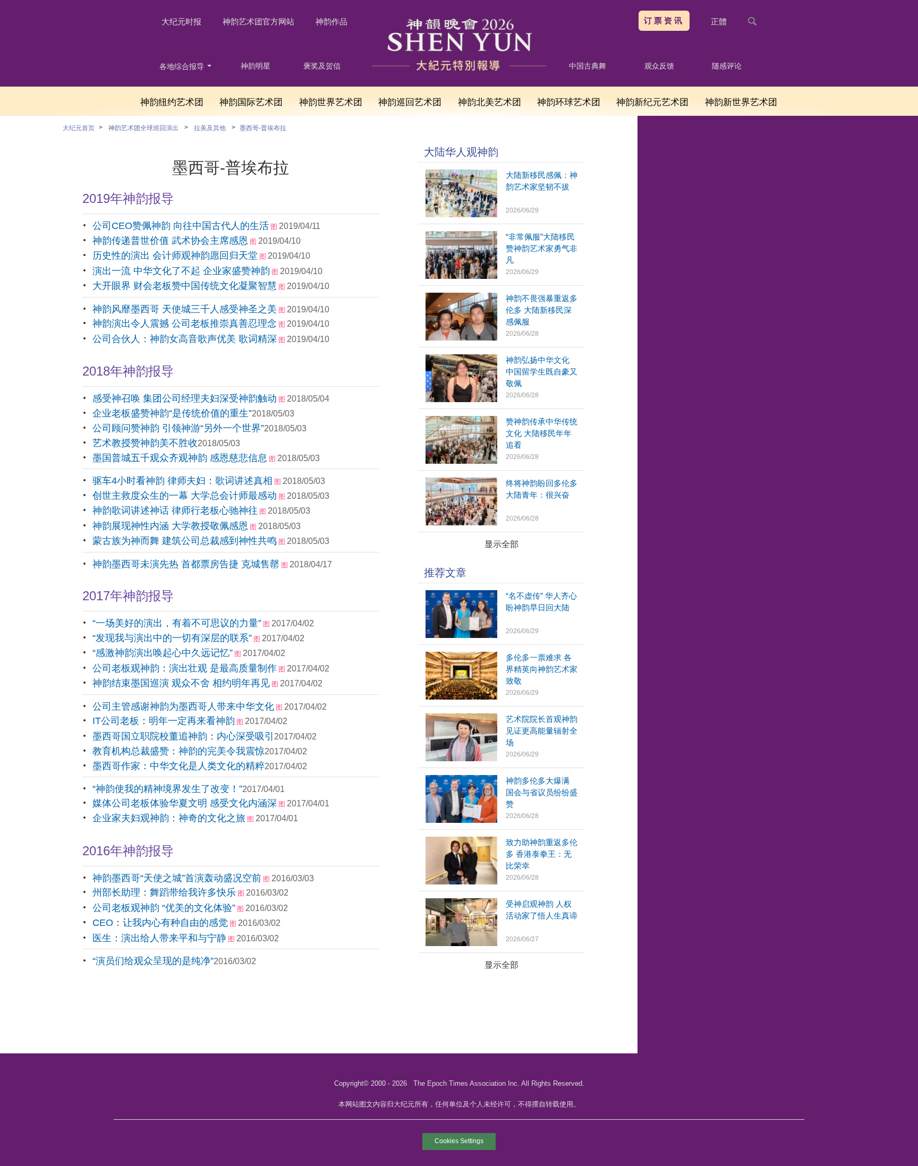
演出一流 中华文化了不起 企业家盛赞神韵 (181, 271)
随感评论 (727, 66)
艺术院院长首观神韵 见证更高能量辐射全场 (541, 730)
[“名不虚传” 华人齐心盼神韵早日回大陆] (461, 635)
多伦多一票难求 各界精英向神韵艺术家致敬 (541, 669)
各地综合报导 (182, 66)
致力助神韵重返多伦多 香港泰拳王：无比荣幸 (541, 854)
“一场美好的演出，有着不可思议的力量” (176, 623)
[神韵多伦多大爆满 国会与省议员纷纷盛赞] (461, 819)
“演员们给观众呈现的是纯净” (153, 961)
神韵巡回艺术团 (409, 102)
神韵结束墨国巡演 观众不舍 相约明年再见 (181, 683)
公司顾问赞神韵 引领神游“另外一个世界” (178, 428)
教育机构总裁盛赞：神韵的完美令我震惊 (178, 751)
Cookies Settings (459, 1141)
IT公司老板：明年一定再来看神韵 (163, 721)
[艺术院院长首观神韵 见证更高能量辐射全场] (461, 758)
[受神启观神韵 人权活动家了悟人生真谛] (461, 943)
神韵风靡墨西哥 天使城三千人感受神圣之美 (184, 309)
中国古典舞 (587, 66)
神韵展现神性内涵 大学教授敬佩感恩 (170, 526)
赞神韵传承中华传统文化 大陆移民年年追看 (541, 433)
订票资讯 (664, 20)
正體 (719, 21)
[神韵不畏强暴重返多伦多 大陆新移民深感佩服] (461, 337)
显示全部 (501, 544)
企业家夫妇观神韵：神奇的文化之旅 (168, 818)
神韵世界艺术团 (330, 102)
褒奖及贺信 (322, 66)
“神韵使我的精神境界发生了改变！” (167, 789)
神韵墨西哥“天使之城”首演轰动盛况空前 (176, 878)
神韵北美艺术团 (489, 102)
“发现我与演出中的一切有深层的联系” (172, 638)
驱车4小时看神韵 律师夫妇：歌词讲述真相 (182, 480)
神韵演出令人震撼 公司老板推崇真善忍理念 (184, 323)
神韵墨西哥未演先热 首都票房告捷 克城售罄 (185, 564)
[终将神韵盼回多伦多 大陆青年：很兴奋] (461, 522)
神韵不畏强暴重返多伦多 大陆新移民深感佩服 (541, 310)
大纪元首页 (79, 128)
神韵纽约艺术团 (171, 102)
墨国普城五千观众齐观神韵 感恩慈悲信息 (179, 458)
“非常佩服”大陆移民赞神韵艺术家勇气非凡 (541, 248)
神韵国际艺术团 (251, 102)
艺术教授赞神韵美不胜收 (145, 443)
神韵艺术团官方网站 (258, 21)
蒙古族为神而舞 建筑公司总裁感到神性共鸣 (184, 540)
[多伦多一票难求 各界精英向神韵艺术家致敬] (461, 696)
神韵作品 (331, 21)
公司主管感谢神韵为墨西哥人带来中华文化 (183, 706)
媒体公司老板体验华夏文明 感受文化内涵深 (184, 803)
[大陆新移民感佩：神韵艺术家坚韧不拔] (461, 214)
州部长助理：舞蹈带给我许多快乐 (164, 892)
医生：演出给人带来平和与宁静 (159, 938)
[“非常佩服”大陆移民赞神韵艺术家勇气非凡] (461, 275)
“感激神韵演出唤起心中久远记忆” (162, 653)
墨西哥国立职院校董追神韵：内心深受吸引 (183, 736)
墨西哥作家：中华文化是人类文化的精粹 (178, 766)
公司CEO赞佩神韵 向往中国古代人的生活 (180, 225)
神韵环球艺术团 (568, 102)
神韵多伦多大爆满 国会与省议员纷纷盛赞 (541, 792)
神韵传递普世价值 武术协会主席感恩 (170, 240)
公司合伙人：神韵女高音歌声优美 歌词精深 (184, 339)
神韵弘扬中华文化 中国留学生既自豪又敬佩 (541, 371)
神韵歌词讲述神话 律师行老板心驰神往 (175, 510)
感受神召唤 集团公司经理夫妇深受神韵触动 (184, 398)
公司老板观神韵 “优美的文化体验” (163, 908)
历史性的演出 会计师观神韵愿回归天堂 (175, 255)
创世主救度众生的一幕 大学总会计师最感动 (184, 495)
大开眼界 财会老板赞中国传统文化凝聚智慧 (184, 285)
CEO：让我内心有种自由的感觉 (160, 922)
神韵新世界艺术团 (741, 102)
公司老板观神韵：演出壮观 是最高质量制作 (184, 668)
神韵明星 (255, 66)
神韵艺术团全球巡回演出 (143, 128)
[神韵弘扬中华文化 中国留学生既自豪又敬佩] (461, 399)
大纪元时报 (181, 21)
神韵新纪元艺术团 (652, 102)
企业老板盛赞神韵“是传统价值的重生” (172, 413)
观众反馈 (659, 66)
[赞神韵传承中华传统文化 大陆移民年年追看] (461, 460)
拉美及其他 (209, 128)
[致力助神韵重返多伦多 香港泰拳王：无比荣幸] (461, 881)
